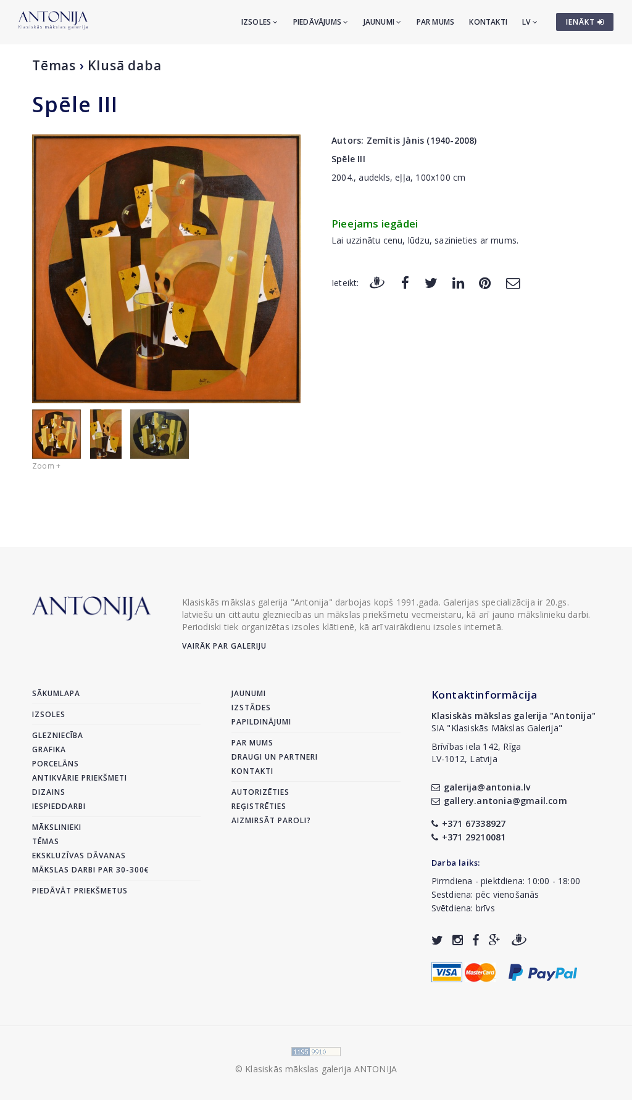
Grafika (49, 749)
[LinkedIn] (458, 282)
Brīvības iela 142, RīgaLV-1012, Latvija (476, 753)
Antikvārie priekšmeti (79, 778)
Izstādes (251, 707)
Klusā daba (124, 65)
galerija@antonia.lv (487, 787)
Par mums (436, 22)
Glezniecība (57, 735)
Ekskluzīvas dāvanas (79, 855)
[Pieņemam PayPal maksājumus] (543, 971)
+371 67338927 (474, 823)
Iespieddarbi (59, 806)
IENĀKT (581, 22)
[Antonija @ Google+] (495, 940)
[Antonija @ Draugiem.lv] (519, 940)
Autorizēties (260, 792)
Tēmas (54, 65)
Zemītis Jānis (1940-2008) (422, 140)
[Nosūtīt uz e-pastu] (513, 282)
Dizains (48, 792)
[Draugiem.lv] (377, 282)
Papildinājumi (261, 721)
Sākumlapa (56, 693)
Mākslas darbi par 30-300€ (90, 869)
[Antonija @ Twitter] (437, 940)
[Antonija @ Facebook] (475, 940)
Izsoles (257, 22)
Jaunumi (380, 22)
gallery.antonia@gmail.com (505, 801)
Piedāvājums (318, 22)
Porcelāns (55, 763)
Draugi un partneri (274, 757)
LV (527, 22)
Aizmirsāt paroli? (271, 820)
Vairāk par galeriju (224, 646)
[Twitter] (431, 282)
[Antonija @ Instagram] (457, 940)
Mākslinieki (56, 827)
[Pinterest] (485, 282)
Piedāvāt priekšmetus (80, 890)
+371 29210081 (474, 837)
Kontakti (488, 22)
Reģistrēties (258, 806)
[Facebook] (405, 282)
